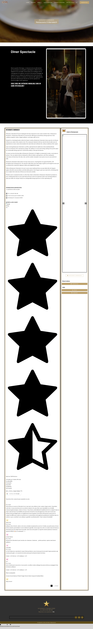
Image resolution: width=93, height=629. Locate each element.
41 (55, 585)
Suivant (57, 585)
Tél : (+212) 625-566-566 (13, 193)
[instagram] (79, 617)
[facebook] (76, 617)
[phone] (82, 617)
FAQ (53, 611)
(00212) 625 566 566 (47, 610)
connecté (16, 499)
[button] (63, 151)
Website (48, 622)
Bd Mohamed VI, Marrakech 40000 (15, 197)
